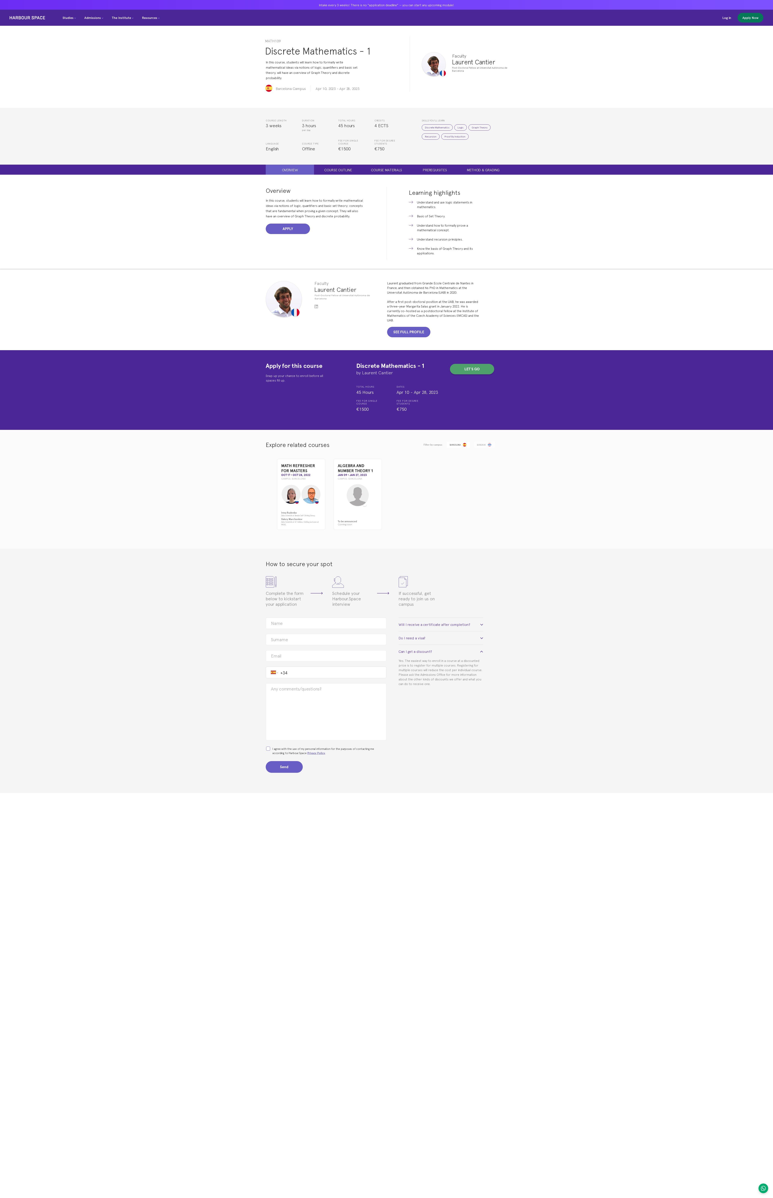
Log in (726, 17)
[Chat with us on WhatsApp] (763, 1188)
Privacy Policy (316, 753)
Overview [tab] (290, 169)
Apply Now (750, 17)
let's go (472, 369)
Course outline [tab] (338, 169)
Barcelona (455, 444)
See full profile (408, 332)
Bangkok (481, 444)
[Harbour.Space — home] (27, 17)
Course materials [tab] (386, 169)
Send (284, 767)
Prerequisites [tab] (435, 169)
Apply (288, 228)
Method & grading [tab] (483, 169)
